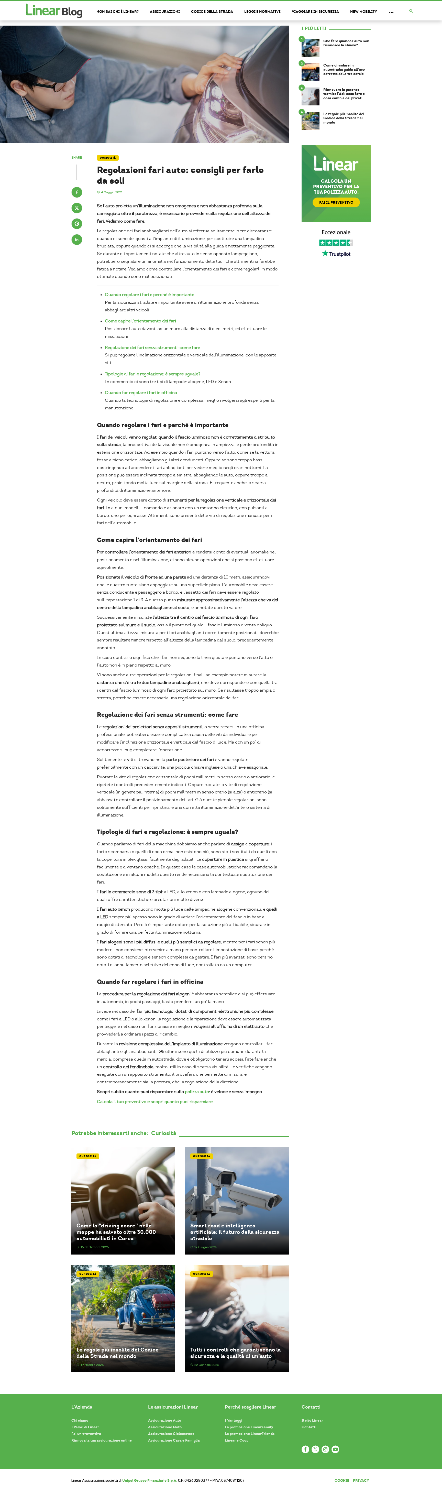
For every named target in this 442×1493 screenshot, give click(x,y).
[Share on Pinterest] (76, 224)
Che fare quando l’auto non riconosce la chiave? (346, 43)
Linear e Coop (236, 1440)
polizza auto (197, 1091)
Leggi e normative (262, 11)
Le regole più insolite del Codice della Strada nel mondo (117, 1352)
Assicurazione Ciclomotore (171, 1433)
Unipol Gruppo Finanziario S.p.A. (149, 1480)
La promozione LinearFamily (249, 1427)
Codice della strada (212, 11)
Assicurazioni (165, 11)
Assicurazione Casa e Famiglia (174, 1440)
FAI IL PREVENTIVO (336, 202)
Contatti (309, 1427)
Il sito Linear (312, 1420)
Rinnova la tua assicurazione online (101, 1440)
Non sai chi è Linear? (117, 11)
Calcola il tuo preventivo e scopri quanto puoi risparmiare (155, 1101)
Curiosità (108, 157)
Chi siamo (79, 1420)
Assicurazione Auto (164, 1420)
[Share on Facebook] (76, 193)
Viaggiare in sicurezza (315, 11)
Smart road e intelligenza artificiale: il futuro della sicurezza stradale (235, 1232)
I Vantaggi (233, 1420)
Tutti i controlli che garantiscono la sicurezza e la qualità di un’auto (235, 1352)
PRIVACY (361, 1480)
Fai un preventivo (86, 1433)
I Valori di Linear (85, 1427)
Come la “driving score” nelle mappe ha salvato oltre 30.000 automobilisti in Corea (116, 1232)
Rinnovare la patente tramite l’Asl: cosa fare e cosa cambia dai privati (344, 94)
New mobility (363, 11)
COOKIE (342, 1480)
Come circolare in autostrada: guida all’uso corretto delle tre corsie (344, 69)
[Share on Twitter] (76, 209)
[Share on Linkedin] (76, 240)
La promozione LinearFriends (249, 1433)
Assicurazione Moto (165, 1427)
